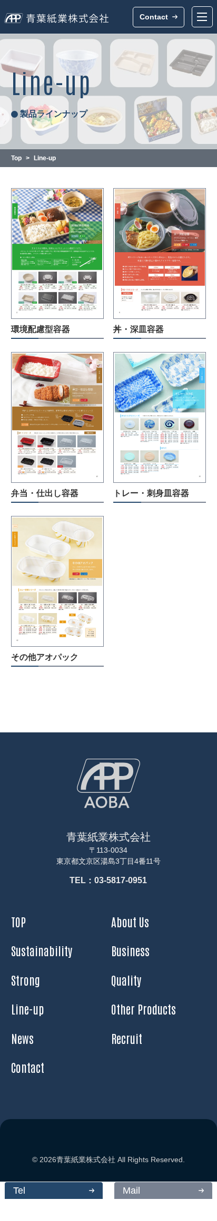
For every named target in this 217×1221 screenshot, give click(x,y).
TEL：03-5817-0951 (108, 880)
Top (16, 158)
